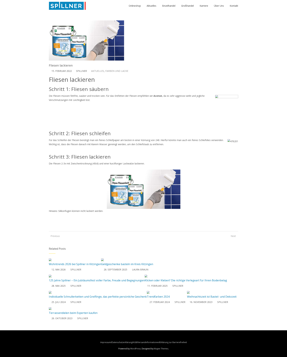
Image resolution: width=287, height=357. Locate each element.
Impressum (105, 342)
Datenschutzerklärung (122, 342)
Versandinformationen (148, 342)
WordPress (135, 348)
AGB (135, 342)
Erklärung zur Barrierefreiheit (173, 342)
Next (233, 236)
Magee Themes (161, 348)
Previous (53, 236)
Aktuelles (97, 70)
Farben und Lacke (116, 70)
